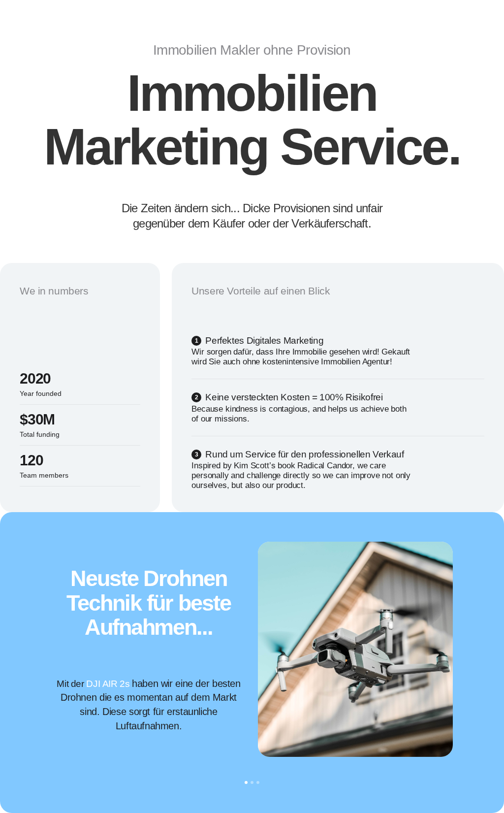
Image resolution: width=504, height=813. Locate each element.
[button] (31, 648)
